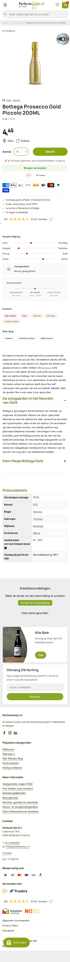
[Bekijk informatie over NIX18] (32, 911)
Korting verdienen (12, 767)
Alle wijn (17, 23)
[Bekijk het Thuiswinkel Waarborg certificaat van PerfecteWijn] (12, 911)
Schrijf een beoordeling (35, 602)
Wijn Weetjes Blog (12, 758)
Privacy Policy (10, 925)
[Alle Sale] (35, 645)
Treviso (38, 518)
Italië (8, 100)
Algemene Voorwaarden (15, 920)
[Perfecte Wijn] (31, 5)
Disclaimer (8, 930)
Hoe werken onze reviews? (17, 788)
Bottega (25, 140)
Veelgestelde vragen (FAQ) (17, 783)
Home (5, 23)
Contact (7, 853)
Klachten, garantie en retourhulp (20, 802)
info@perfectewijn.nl (18, 846)
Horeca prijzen (10, 763)
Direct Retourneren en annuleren (20, 811)
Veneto (16, 100)
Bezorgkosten (10, 797)
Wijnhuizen (8, 749)
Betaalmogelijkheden (14, 793)
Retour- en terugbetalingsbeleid (20, 806)
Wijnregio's (8, 753)
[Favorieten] (57, 5)
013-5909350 (12, 843)
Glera (10, 140)
